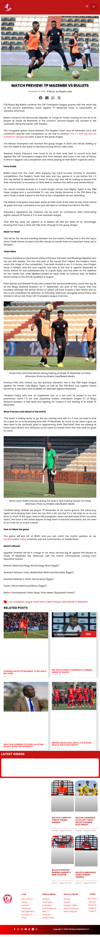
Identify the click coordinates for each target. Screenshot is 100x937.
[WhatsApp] (36, 929)
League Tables (71, 905)
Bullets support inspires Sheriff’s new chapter (61, 872)
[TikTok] (29, 929)
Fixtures (67, 899)
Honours (25, 905)
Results (67, 902)
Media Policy (48, 917)
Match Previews (71, 908)
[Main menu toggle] (93, 6)
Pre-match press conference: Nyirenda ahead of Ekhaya (72, 671)
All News (46, 899)
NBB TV (45, 911)
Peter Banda (68, 601)
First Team (92, 898)
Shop (23, 917)
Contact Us (26, 914)
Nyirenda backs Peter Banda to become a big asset (25, 672)
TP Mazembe (81, 601)
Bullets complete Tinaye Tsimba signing (61, 820)
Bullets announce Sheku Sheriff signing (85, 874)
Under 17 (92, 911)
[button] (87, 7)
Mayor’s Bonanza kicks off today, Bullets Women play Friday (85, 821)
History (24, 902)
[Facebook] (15, 929)
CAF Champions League (20, 601)
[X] (18, 929)
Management (27, 911)
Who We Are (27, 899)
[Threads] (33, 929)
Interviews (47, 905)
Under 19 (92, 908)
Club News (47, 902)
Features (46, 914)
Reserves (92, 905)
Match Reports (49, 908)
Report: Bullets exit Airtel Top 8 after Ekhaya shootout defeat (71, 744)
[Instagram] (22, 929)
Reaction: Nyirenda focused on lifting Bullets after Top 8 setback (24, 745)
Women (92, 901)
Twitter (22, 539)
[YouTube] (26, 929)
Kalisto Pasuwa (53, 601)
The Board (26, 908)
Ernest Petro (39, 601)
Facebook (9, 539)
